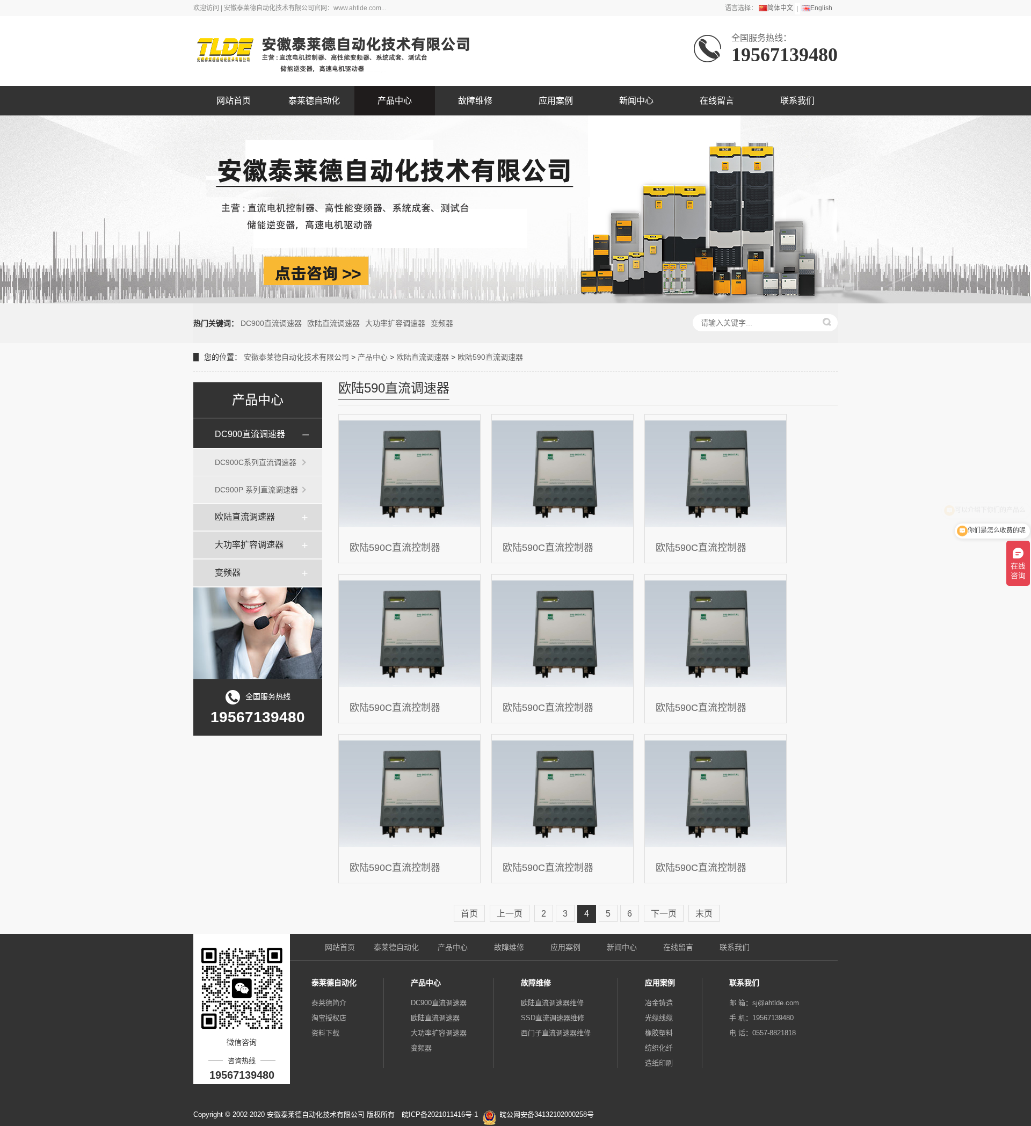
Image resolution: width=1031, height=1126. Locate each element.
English (821, 8)
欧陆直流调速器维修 (552, 1003)
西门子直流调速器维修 (556, 1033)
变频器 (442, 323)
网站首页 (233, 100)
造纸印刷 (659, 1063)
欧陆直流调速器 (333, 323)
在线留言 (717, 100)
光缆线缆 (659, 1018)
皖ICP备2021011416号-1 (440, 1114)
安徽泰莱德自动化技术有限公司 (296, 357)
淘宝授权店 (328, 1018)
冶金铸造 (659, 1003)
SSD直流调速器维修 (552, 1018)
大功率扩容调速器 (395, 323)
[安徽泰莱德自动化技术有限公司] (331, 51)
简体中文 (780, 8)
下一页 (664, 913)
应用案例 (556, 100)
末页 (704, 913)
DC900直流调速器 (271, 323)
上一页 (509, 913)
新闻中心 (636, 100)
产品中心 (394, 100)
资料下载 (325, 1033)
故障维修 (475, 100)
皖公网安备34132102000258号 (546, 1114)
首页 (469, 913)
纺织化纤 (659, 1048)
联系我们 (797, 100)
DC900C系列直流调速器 (255, 462)
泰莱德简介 (328, 1003)
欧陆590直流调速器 (490, 357)
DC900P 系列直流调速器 (256, 489)
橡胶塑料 (659, 1033)
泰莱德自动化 (314, 100)
